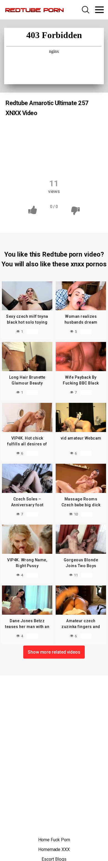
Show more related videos (54, 652)
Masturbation (52, 152)
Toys (65, 163)
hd (67, 141)
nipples (81, 152)
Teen (44, 163)
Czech (29, 130)
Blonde (80, 130)
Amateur (54, 130)
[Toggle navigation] (99, 9)
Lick (25, 152)
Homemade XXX (54, 849)
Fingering (45, 141)
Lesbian (88, 141)
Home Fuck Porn (54, 839)
